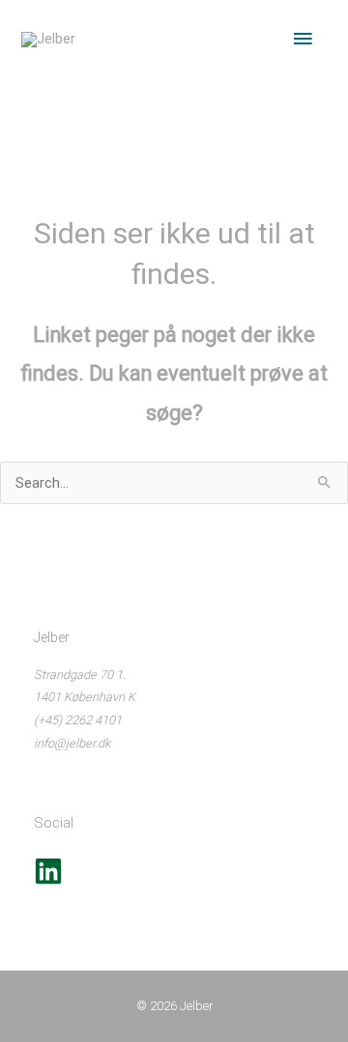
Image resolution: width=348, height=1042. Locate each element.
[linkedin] (48, 881)
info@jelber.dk (72, 743)
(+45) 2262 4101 (78, 720)
